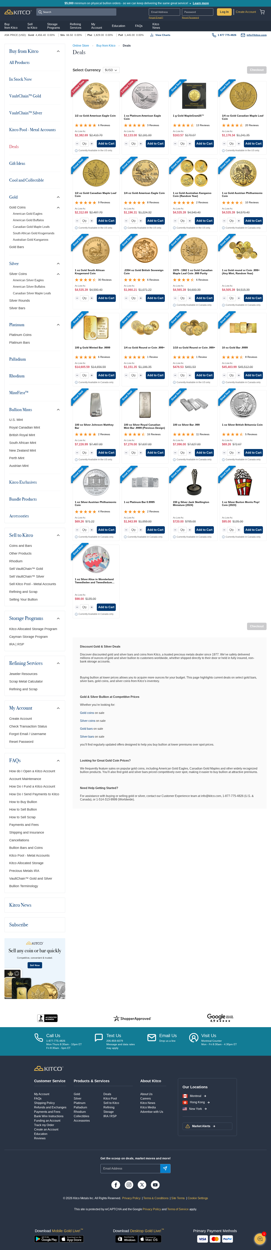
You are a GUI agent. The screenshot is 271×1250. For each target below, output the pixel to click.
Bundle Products (23, 499)
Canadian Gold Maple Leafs (31, 226)
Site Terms (177, 1198)
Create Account (246, 11)
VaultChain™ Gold (25, 96)
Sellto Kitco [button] (32, 26)
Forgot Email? (156, 17)
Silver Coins (18, 274)
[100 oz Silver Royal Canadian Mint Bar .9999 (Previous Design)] (145, 405)
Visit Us (208, 1035)
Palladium (17, 359)
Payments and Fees (24, 825)
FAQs (15, 760)
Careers (145, 1098)
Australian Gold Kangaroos (30, 239)
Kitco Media (148, 1107)
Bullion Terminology (23, 886)
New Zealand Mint (22, 450)
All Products (19, 62)
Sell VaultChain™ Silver (26, 576)
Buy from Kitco (23, 51)
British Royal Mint (22, 435)
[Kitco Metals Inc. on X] (142, 1185)
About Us (146, 1094)
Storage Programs (26, 618)
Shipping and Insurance (26, 832)
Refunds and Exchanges (50, 1107)
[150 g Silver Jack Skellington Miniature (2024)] (194, 482)
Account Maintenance (25, 779)
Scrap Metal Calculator (26, 681)
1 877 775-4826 (227, 35)
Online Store (81, 45)
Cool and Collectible (26, 180)
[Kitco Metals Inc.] (48, 1068)
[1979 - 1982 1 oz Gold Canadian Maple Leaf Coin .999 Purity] (194, 250)
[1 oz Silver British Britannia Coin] (243, 405)
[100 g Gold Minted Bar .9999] (96, 327)
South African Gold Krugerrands (33, 233)
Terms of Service (177, 1209)
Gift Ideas (17, 163)
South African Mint (22, 443)
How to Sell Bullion (23, 809)
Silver (14, 263)
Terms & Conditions (155, 1198)
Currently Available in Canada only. (243, 228)
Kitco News (20, 905)
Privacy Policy (131, 1198)
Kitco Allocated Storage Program (33, 629)
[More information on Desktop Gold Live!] (126, 1239)
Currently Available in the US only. (95, 150)
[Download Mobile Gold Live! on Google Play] (46, 1239)
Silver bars (87, 736)
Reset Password (190, 17)
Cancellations (19, 840)
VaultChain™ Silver (25, 112)
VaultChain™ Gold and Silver (30, 878)
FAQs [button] (139, 25)
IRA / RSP (110, 1116)
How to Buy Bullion (23, 802)
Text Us (113, 1035)
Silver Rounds (19, 300)
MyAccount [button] (96, 26)
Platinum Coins (20, 335)
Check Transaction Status (28, 726)
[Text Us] (98, 1041)
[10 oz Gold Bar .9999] (243, 327)
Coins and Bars (20, 546)
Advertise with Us (151, 1111)
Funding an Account (47, 1120)
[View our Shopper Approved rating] (132, 1018)
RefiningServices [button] (75, 26)
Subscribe (18, 925)
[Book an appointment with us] (193, 1041)
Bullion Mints (20, 409)
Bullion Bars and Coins (26, 848)
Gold (13, 197)
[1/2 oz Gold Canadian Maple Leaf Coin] (96, 173)
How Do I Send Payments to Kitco (34, 794)
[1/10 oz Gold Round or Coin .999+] (194, 327)
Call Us (53, 1035)
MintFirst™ (18, 392)
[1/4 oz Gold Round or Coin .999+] (145, 327)
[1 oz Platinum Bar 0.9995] (145, 482)
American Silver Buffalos (29, 286)
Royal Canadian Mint (24, 427)
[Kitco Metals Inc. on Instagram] (129, 1185)
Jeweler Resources (23, 674)
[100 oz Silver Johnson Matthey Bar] (96, 405)
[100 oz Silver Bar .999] (194, 405)
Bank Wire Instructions (48, 1116)
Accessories (19, 515)
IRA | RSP (16, 644)
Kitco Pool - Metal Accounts (32, 129)
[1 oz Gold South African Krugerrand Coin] (96, 250)
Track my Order (44, 1125)
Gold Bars (16, 247)
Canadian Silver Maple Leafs (32, 293)
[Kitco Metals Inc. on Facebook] (115, 1185)
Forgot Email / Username (27, 734)
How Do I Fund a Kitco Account (32, 786)
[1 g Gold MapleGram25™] (194, 96)
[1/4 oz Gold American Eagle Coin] (145, 173)
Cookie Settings (197, 1198)
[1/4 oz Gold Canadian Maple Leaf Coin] (243, 96)
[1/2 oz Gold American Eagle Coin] (96, 96)
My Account (20, 708)
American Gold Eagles (27, 213)
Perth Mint (16, 458)
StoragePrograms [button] (53, 26)
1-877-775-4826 (55, 1040)
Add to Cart (106, 143)
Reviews (40, 1138)
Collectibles (81, 1116)
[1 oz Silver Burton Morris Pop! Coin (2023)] (243, 482)
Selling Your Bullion (23, 599)
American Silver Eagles (28, 280)
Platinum (16, 324)
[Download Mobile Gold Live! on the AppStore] (71, 1239)
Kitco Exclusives (23, 482)
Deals (14, 146)
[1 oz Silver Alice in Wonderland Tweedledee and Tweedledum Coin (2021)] (96, 559)
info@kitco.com (257, 35)
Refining (108, 1107)
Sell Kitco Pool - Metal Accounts (32, 584)
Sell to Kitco (21, 535)
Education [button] (118, 25)
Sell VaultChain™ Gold (26, 569)
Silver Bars (17, 308)
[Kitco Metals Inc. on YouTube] (155, 1185)
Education (40, 1133)
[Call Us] (38, 1041)
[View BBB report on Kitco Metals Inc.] (47, 1018)
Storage (108, 1111)
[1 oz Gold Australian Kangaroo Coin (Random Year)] (194, 173)
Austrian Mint (19, 466)
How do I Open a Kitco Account (32, 771)
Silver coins (87, 720)
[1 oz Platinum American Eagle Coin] (145, 96)
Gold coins (87, 712)
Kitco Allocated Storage (26, 863)
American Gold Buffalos (28, 220)
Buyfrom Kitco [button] (11, 26)
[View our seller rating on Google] (220, 1018)
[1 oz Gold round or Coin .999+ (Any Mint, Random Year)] (243, 250)
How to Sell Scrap (22, 817)
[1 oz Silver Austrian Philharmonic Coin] (96, 482)
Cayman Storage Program (28, 637)
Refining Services (26, 663)
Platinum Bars (19, 342)
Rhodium (17, 375)
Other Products (20, 553)
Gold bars (86, 728)
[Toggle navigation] (58, 51)
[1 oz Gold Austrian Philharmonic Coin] (243, 173)
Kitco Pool (110, 1098)
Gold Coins (17, 207)
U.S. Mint (16, 420)
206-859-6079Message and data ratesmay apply (120, 1044)
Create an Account (46, 1129)
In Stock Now (20, 79)
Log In (224, 11)
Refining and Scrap (23, 592)
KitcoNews (156, 26)
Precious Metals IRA (24, 871)
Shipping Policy (44, 1103)
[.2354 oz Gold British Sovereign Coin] (145, 250)
